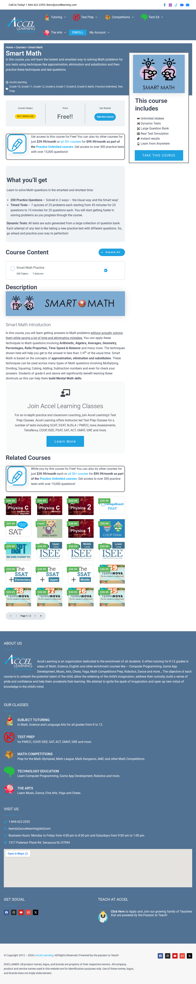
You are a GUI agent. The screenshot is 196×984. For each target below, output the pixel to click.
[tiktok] (176, 5)
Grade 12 (38, 86)
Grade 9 (82, 86)
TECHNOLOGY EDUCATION (38, 771)
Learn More (65, 441)
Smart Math (24, 53)
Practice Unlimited (106, 86)
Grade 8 (71, 86)
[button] (64, 17)
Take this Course (105, 116)
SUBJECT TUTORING (33, 720)
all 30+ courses (70, 141)
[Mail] (187, 5)
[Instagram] (170, 5)
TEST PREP (26, 737)
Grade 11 (26, 86)
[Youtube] (182, 5)
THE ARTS (25, 788)
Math (91, 86)
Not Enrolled (25, 116)
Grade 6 (50, 86)
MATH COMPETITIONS (35, 754)
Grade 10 (14, 86)
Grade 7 (60, 86)
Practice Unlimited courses (54, 147)
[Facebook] (164, 5)
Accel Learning (44, 955)
